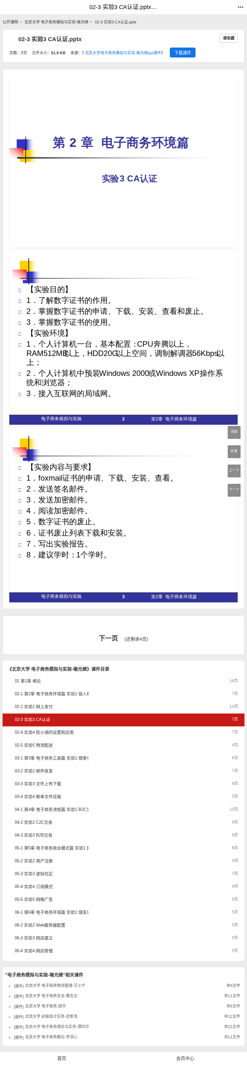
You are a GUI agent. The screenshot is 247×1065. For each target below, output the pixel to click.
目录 (234, 451)
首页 (61, 1058)
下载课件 (182, 52)
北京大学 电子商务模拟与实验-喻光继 (55, 22)
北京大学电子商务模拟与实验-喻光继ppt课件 (123, 53)
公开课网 (10, 22)
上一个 (234, 470)
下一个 (234, 489)
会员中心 (185, 1058)
